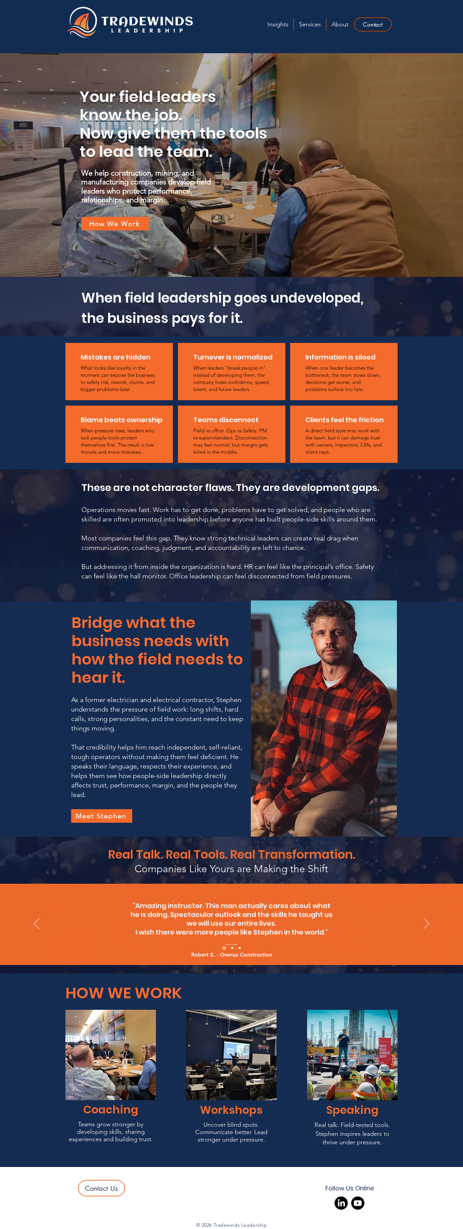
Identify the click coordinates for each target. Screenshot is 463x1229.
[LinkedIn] (341, 1203)
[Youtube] (357, 1203)
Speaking (352, 1110)
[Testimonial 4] (224, 948)
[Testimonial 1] (240, 948)
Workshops (231, 1110)
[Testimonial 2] (231, 947)
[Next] (426, 924)
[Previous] (36, 924)
